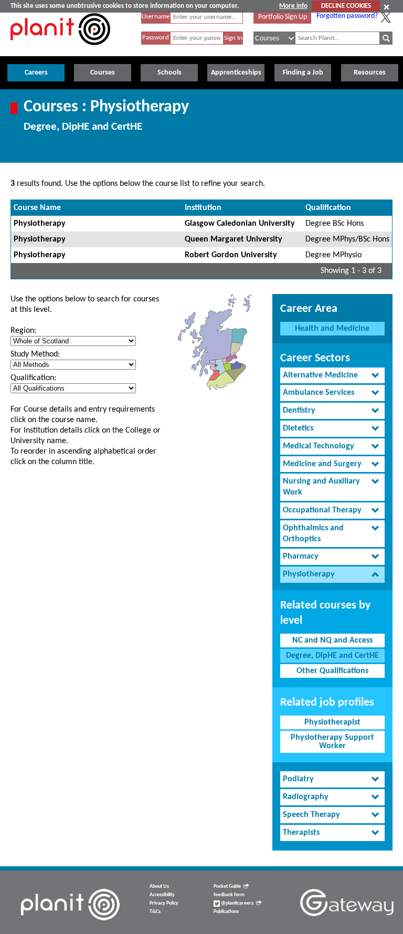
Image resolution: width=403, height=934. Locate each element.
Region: (23, 331)
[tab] (332, 376)
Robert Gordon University (231, 255)
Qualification (328, 208)
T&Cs (155, 911)
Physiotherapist (332, 722)
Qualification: (33, 378)
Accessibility (162, 895)
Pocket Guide (227, 886)
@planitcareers (236, 903)
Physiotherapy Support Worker (332, 741)
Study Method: (35, 354)
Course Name (37, 208)
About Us (159, 886)
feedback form (229, 895)
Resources (370, 72)
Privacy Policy (164, 903)
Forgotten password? (347, 16)
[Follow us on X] (386, 17)
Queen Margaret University (233, 239)
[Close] (386, 7)
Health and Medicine (332, 328)
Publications (226, 911)
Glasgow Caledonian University (240, 223)
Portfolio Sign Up (282, 17)
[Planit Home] (60, 51)
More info (293, 6)
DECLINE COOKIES (346, 6)
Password (155, 37)
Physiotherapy (40, 223)
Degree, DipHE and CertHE (332, 656)
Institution (203, 208)
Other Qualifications (332, 671)
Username (155, 16)
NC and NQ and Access (332, 640)
